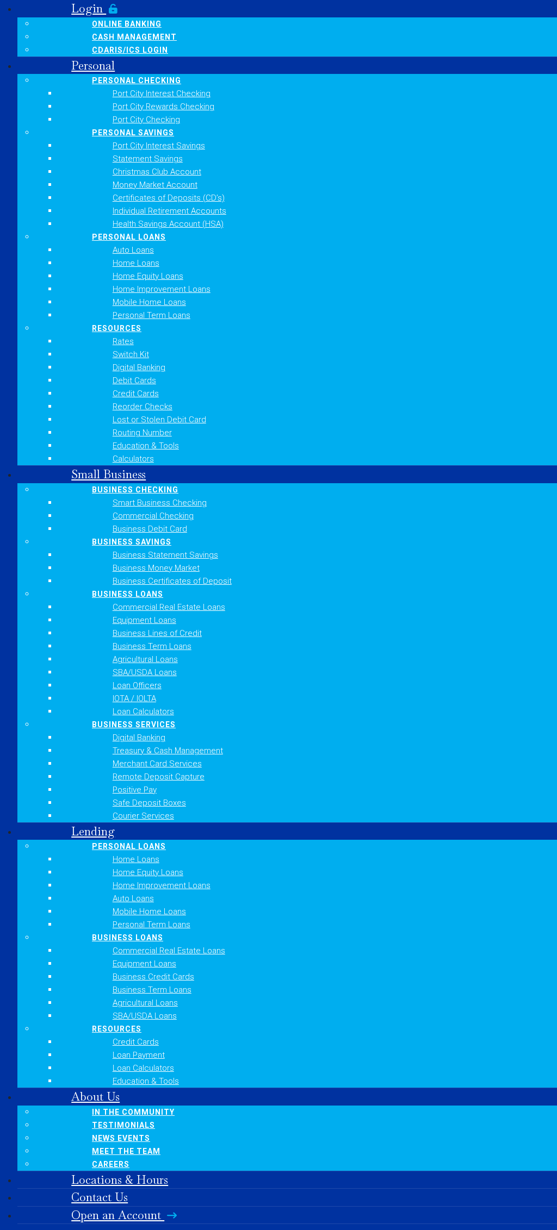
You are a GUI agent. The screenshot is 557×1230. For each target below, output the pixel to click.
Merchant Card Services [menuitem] (157, 764)
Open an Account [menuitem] (117, 1215)
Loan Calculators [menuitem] (143, 711)
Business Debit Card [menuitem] (150, 529)
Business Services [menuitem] (134, 724)
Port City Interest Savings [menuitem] (159, 146)
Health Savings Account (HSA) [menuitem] (168, 224)
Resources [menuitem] (116, 328)
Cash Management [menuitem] (134, 37)
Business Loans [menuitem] (127, 594)
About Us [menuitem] (95, 1096)
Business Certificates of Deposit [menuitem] (172, 581)
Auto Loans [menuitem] (133, 250)
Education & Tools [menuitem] (146, 446)
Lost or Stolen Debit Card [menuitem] (159, 419)
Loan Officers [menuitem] (137, 685)
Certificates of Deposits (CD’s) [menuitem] (169, 198)
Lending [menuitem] (93, 831)
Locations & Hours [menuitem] (119, 1179)
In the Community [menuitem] (133, 1112)
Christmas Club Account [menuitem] (157, 172)
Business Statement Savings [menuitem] (165, 555)
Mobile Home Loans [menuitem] (149, 302)
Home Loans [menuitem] (136, 263)
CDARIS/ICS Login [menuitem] (130, 50)
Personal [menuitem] (93, 65)
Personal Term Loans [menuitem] (151, 315)
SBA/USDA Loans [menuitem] (145, 672)
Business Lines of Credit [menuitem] (157, 633)
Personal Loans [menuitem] (129, 237)
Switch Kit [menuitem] (131, 354)
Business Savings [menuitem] (131, 542)
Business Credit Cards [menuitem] (153, 977)
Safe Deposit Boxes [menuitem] (149, 803)
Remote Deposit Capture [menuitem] (159, 777)
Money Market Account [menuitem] (155, 185)
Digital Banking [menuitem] (139, 367)
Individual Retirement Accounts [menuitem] (169, 211)
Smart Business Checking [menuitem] (160, 503)
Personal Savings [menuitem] (133, 132)
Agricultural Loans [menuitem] (145, 659)
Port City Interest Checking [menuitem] (162, 93)
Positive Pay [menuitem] (135, 790)
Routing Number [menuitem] (142, 433)
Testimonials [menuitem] (123, 1125)
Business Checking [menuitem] (135, 489)
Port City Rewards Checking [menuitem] (163, 106)
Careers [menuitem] (110, 1164)
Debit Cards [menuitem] (134, 380)
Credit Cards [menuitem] (136, 393)
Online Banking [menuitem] (127, 24)
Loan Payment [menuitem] (139, 1055)
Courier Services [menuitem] (143, 816)
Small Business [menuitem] (108, 474)
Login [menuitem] (88, 8)
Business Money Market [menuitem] (156, 568)
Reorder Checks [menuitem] (142, 406)
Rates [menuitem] (123, 341)
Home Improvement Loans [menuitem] (162, 289)
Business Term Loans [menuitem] (152, 646)
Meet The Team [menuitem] (126, 1151)
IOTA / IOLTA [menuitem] (134, 698)
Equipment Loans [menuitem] (144, 620)
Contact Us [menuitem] (99, 1197)
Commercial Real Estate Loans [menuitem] (169, 607)
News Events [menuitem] (121, 1138)
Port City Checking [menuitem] (146, 119)
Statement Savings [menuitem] (148, 159)
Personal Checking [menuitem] (136, 80)
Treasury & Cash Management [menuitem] (168, 751)
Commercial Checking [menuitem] (153, 516)
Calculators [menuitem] (133, 459)
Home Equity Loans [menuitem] (148, 276)
